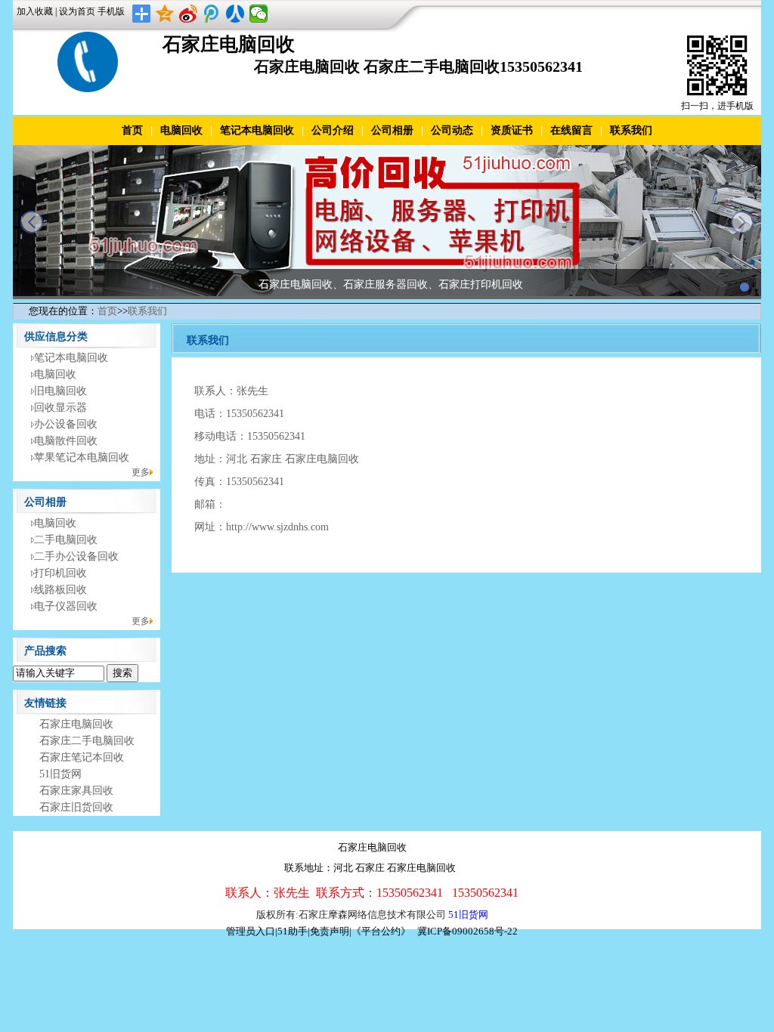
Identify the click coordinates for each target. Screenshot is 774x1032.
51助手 (292, 931)
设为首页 (77, 11)
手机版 (111, 11)
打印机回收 (60, 573)
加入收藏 (35, 11)
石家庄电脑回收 (76, 724)
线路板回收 (60, 589)
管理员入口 (250, 931)
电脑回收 (181, 130)
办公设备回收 (66, 424)
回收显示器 (60, 407)
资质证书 (512, 130)
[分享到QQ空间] (165, 14)
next (742, 222)
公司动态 (452, 130)
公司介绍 (332, 130)
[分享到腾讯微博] (212, 14)
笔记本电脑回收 (257, 130)
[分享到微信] (258, 14)
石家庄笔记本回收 (81, 757)
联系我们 (631, 130)
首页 (132, 130)
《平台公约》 (380, 931)
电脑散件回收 (66, 440)
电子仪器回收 (66, 606)
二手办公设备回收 (76, 556)
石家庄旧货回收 (76, 807)
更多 (141, 472)
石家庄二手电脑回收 (87, 740)
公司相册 (392, 130)
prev (31, 222)
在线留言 (571, 130)
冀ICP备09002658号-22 (467, 931)
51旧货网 (60, 774)
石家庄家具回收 (76, 790)
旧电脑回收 (60, 391)
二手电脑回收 (66, 539)
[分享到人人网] (235, 14)
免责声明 (329, 931)
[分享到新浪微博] (188, 14)
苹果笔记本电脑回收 (81, 457)
